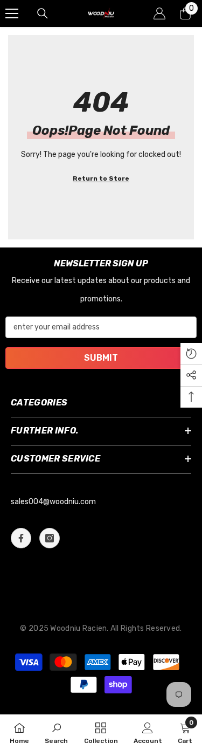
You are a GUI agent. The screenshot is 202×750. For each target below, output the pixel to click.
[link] (56, 732)
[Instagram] (49, 538)
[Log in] (159, 13)
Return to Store (101, 178)
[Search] (42, 13)
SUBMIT (101, 358)
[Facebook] (21, 538)
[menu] (11, 13)
